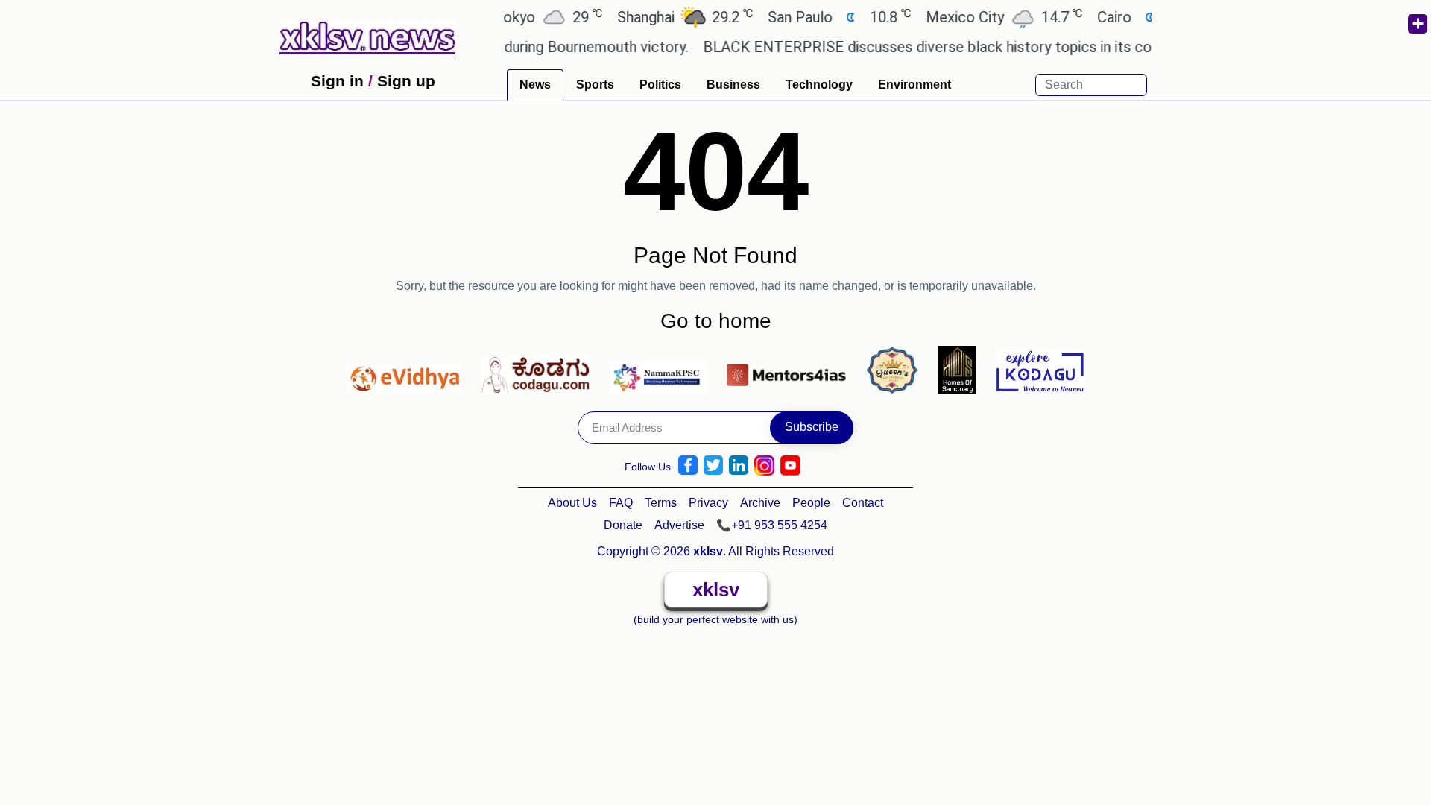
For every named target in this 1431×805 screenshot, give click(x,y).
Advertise (679, 525)
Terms (661, 502)
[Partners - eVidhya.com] (408, 369)
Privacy (708, 502)
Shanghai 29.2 (668, 17)
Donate (623, 525)
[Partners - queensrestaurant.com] (896, 369)
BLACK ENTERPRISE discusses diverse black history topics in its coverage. (937, 47)
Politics (660, 84)
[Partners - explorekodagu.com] (1039, 369)
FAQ (621, 502)
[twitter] (713, 465)
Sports (595, 84)
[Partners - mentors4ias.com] (790, 369)
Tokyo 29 (532, 17)
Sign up (406, 80)
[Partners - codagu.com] (539, 369)
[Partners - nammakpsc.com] (662, 369)
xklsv (715, 589)
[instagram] (764, 465)
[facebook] (688, 465)
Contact (862, 502)
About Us (572, 502)
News (535, 84)
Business (733, 84)
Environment (914, 84)
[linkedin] (738, 465)
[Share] (1416, 24)
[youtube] (790, 465)
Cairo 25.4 (1137, 17)
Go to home (715, 320)
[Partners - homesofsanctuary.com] (961, 369)
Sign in (337, 80)
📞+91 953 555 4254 (771, 525)
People (811, 502)
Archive (760, 502)
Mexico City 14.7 (987, 17)
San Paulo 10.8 (822, 17)
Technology (819, 84)
